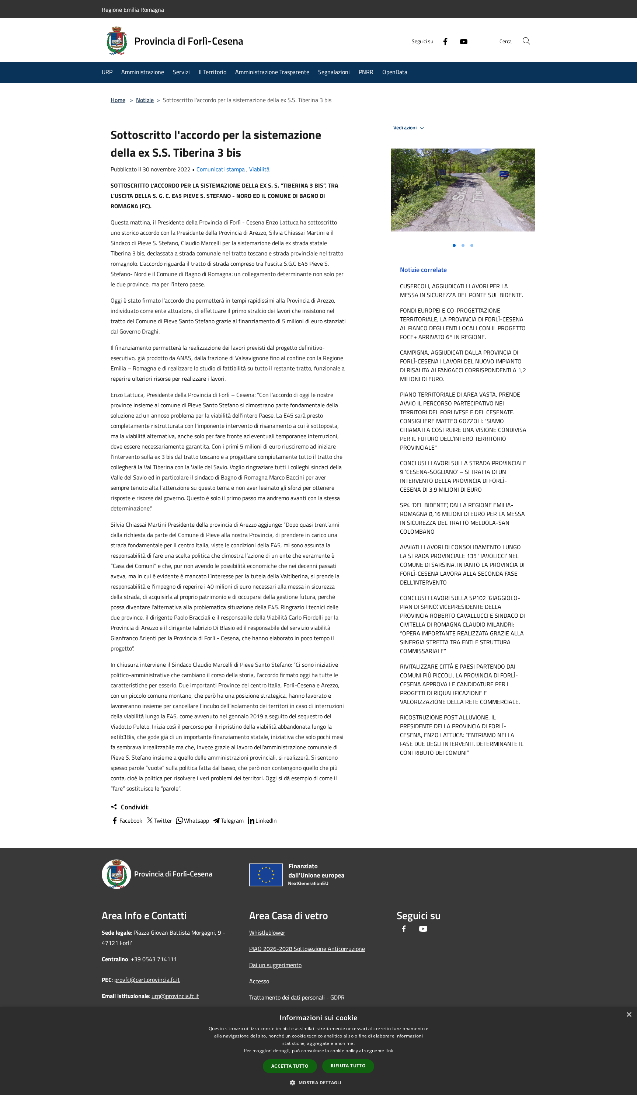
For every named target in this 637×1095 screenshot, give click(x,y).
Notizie (145, 99)
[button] (318, 1082)
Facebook (130, 820)
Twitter (163, 820)
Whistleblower (267, 932)
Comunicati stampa (220, 169)
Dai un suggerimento (275, 964)
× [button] (628, 1015)
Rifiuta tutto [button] (348, 1066)
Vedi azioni (405, 127)
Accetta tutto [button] (290, 1066)
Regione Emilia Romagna (133, 9)
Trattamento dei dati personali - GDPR (297, 997)
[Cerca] (526, 41)
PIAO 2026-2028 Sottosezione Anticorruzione (307, 948)
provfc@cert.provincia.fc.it (147, 979)
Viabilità (259, 169)
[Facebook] (442, 40)
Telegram (232, 820)
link (389, 1050)
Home (118, 99)
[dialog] (318, 1051)
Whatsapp (196, 820)
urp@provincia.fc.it (175, 995)
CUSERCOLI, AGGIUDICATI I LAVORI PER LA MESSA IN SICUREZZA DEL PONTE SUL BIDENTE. (461, 290)
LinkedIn (266, 820)
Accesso (259, 981)
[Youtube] (460, 40)
